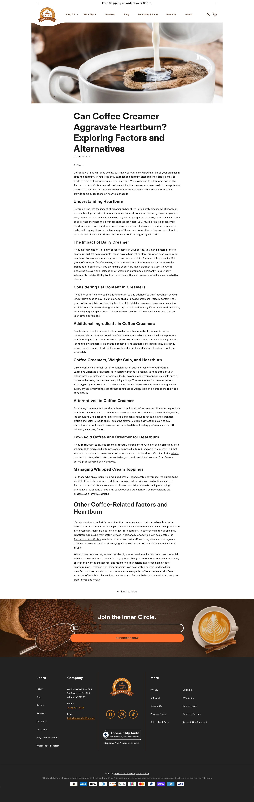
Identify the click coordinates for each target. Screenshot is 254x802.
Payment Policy (159, 714)
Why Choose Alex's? (48, 737)
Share (80, 165)
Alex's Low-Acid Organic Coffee (132, 773)
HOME (40, 689)
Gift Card (155, 698)
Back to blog (129, 591)
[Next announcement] (216, 3)
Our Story (42, 721)
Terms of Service (192, 714)
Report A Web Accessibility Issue (122, 743)
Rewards (41, 713)
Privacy (154, 690)
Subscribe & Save (160, 722)
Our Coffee (42, 729)
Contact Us (156, 706)
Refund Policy (190, 706)
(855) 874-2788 (75, 707)
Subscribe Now (127, 638)
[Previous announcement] (37, 3)
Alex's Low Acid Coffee (87, 185)
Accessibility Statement (195, 722)
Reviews (41, 705)
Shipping (187, 690)
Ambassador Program (48, 745)
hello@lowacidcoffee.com (81, 718)
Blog (39, 697)
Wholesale (188, 698)
